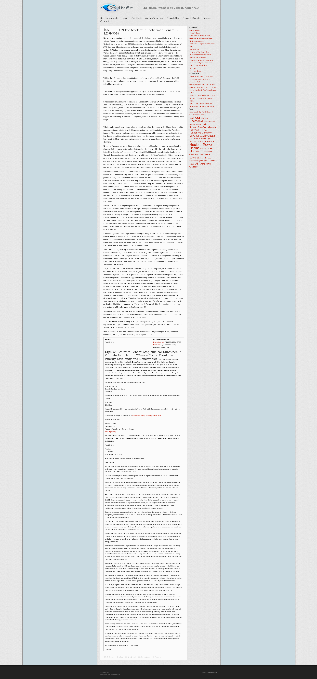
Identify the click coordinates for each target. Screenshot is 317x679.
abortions (192, 112)
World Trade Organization (198, 66)
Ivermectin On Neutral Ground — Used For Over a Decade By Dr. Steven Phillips (202, 98)
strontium (193, 161)
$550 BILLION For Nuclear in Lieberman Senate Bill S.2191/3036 (142, 32)
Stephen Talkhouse (204, 158)
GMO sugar (200, 136)
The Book (136, 18)
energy (192, 130)
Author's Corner (194, 30)
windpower (194, 167)
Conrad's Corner (195, 33)
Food (200, 130)
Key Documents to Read (197, 57)
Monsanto (193, 142)
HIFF (206, 136)
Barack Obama (199, 115)
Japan (211, 135)
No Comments (110, 657)
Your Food (192, 68)
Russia (201, 155)
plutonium (196, 151)
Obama (194, 148)
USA (197, 163)
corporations (203, 124)
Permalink (158, 657)
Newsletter (173, 18)
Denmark (193, 127)
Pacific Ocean (206, 148)
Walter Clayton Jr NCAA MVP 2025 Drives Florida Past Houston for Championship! (201, 79)
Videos (207, 18)
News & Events (191, 18)
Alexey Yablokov (202, 112)
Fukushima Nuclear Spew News (200, 55)
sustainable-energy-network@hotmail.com (146, 416)
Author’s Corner (154, 18)
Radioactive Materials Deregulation (201, 60)
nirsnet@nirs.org (110, 432)
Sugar (199, 161)
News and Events (145, 657)
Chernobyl (196, 121)
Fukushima (195, 132)
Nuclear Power (201, 145)
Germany (207, 132)
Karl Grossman (194, 139)
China (205, 121)
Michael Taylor (206, 139)
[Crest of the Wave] (117, 7)
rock (196, 155)
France (206, 130)
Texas (191, 164)
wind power (206, 164)
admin (121, 657)
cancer (194, 117)
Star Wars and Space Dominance (200, 63)
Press (124, 18)
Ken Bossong (157, 345)
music (200, 141)
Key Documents (109, 18)
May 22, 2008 (132, 657)
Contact (104, 21)
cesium (204, 118)
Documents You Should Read (199, 52)
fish (197, 130)
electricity (212, 127)
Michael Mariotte (158, 342)
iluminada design (212, 672)
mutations (209, 141)
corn (196, 124)
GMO (192, 135)
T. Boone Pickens (208, 161)
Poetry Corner (194, 49)
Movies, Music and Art (196, 41)
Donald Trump (203, 127)
